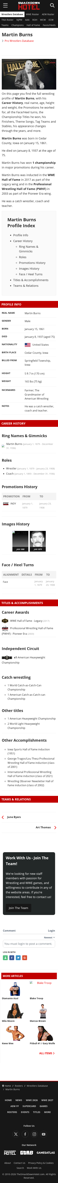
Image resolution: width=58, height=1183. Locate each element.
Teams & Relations (26, 286)
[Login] (5, 957)
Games (44, 1106)
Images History (29, 268)
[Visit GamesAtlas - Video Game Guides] (46, 1153)
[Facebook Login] (11, 957)
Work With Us (34, 1168)
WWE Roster (32, 14)
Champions (17, 25)
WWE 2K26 (32, 1100)
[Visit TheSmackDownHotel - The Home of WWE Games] (10, 1153)
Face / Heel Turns (31, 274)
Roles (22, 257)
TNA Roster (7, 19)
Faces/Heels (49, 25)
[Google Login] (24, 957)
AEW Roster (48, 14)
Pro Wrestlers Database (19, 41)
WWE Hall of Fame (21, 621)
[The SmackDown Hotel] (29, 5)
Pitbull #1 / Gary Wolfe (42, 1043)
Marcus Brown (38, 1021)
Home (8, 1100)
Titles (36, 1112)
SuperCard (29, 1106)
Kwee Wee (7, 1043)
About (7, 1163)
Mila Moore (8, 1021)
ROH (34, 19)
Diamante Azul (10, 998)
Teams (5, 25)
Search (20, 1168)
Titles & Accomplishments (30, 280)
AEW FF (14, 1106)
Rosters (12, 1112)
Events (25, 1112)
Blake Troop (36, 998)
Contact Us (19, 1163)
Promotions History (32, 263)
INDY (13, 503)
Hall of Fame (33, 25)
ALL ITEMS (46, 1053)
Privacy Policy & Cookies (41, 1163)
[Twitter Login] (18, 957)
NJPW (19, 19)
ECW (51, 19)
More (47, 1112)
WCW (43, 19)
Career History (23, 241)
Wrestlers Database (12, 14)
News (18, 1100)
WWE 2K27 (47, 1100)
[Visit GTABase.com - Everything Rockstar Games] (27, 1153)
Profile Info (20, 235)
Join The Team (18, 908)
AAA (27, 19)
